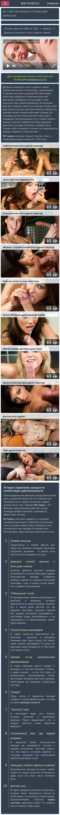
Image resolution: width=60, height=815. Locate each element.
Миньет (47, 28)
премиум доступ (36, 79)
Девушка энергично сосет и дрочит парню (27, 32)
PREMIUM (53, 3)
